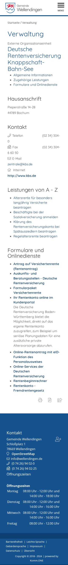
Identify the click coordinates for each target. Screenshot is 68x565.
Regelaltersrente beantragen (35, 236)
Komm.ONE (36, 560)
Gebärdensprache (16, 546)
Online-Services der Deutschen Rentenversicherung (28, 371)
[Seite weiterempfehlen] (60, 400)
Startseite (14, 22)
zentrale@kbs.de (20, 164)
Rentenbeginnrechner (30, 381)
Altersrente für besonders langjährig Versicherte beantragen (32, 202)
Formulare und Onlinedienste (35, 85)
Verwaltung (29, 22)
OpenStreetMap (23, 454)
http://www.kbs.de (22, 176)
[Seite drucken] (41, 400)
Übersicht (29, 550)
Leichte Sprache (35, 541)
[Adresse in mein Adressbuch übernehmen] (58, 442)
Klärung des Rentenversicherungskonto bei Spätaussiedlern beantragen (36, 226)
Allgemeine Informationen (33, 75)
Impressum (36, 546)
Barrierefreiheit (14, 541)
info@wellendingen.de (26, 459)
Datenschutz (13, 550)
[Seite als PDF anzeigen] (50, 400)
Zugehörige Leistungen (31, 80)
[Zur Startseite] (23, 12)
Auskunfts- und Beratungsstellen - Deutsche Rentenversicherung (35, 278)
